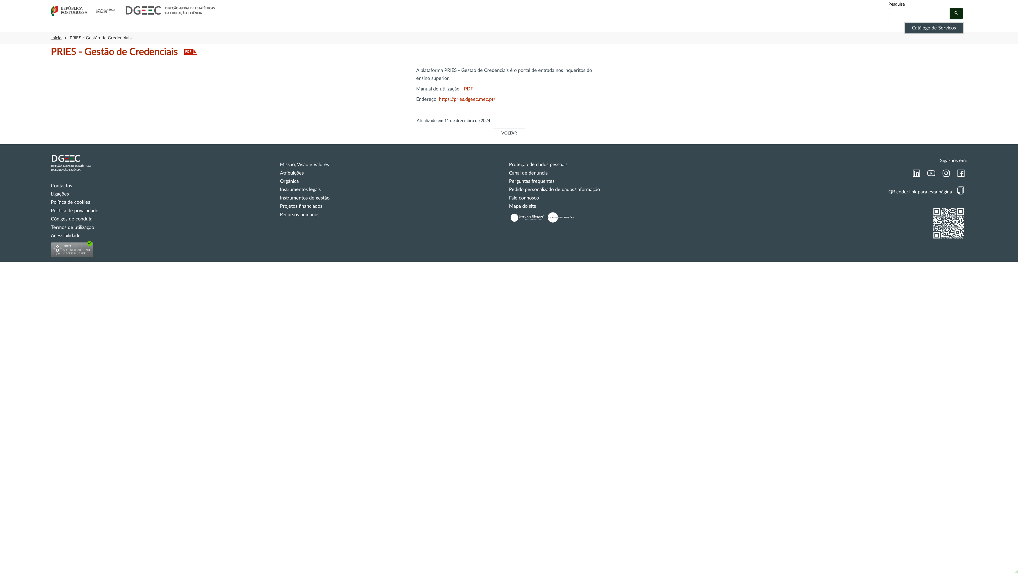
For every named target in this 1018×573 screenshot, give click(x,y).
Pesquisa (896, 4)
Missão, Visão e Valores (304, 164)
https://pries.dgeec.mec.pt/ (467, 99)
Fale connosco (524, 198)
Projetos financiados (301, 206)
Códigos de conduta (72, 219)
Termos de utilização (72, 227)
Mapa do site (522, 206)
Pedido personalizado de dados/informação (554, 189)
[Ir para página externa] (916, 174)
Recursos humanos (299, 214)
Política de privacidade (74, 211)
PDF (468, 89)
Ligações (60, 194)
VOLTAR (509, 133)
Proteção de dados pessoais (538, 164)
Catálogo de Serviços (934, 28)
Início (56, 38)
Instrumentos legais (300, 189)
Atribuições (292, 173)
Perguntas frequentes (532, 181)
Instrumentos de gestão (305, 198)
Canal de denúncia (528, 173)
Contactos (61, 186)
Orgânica (289, 181)
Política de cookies (70, 202)
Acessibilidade (66, 235)
